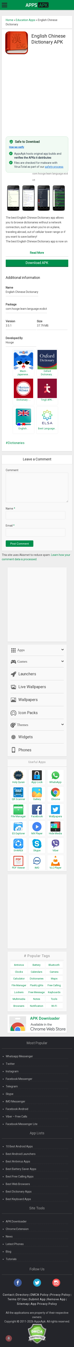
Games (21, 661)
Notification (36, 1005)
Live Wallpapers (32, 686)
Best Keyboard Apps (18, 1199)
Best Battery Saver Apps (21, 1169)
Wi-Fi (54, 1005)
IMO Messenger (15, 1101)
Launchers (27, 674)
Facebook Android (17, 1109)
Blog (8, 1252)
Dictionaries (16, 443)
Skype (9, 1094)
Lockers (18, 992)
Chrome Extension (17, 1229)
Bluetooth (54, 964)
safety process (54, 166)
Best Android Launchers (21, 1154)
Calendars (36, 971)
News (9, 1236)
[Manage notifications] (9, 1338)
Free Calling (54, 985)
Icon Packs (28, 712)
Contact (8, 1294)
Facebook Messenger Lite (21, 1124)
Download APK (37, 263)
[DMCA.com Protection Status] (37, 1333)
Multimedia (19, 998)
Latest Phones (15, 1244)
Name (10, 508)
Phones (24, 750)
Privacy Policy (60, 1294)
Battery (36, 964)
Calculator (19, 978)
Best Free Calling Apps (20, 1176)
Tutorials (11, 1259)
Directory (22, 1294)
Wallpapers (28, 699)
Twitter (10, 1064)
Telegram (12, 1086)
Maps (54, 978)
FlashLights (36, 985)
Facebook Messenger (19, 1079)
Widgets (25, 736)
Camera (54, 971)
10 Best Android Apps (19, 1146)
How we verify (16, 147)
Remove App (56, 1299)
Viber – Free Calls (16, 1116)
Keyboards (54, 992)
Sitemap (23, 1303)
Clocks (19, 971)
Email (10, 525)
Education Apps (25, 20)
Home (9, 20)
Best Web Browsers (18, 1184)
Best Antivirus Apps (18, 1161)
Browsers (18, 1005)
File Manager (19, 985)
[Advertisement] (37, 93)
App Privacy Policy (44, 1303)
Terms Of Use (17, 1299)
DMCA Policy (40, 1294)
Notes (36, 998)
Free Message (36, 992)
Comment (12, 470)
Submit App (37, 1299)
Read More (37, 252)
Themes (22, 725)
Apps (20, 650)
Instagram (12, 1071)
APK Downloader (16, 1221)
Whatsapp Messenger (19, 1056)
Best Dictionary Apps (19, 1192)
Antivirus (19, 964)
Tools (54, 998)
